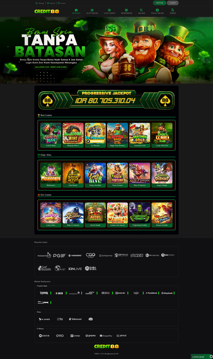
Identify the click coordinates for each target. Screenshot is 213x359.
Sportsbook (126, 13)
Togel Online (157, 13)
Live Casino (109, 13)
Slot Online (92, 13)
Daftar (159, 3)
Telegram (52, 3)
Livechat (62, 3)
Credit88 (101, 353)
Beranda (76, 13)
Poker (173, 13)
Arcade (141, 13)
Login (173, 3)
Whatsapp (41, 3)
